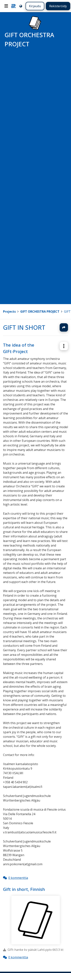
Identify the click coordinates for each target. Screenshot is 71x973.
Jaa (64, 327)
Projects (9, 311)
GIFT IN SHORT (24, 327)
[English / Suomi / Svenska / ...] (20, 6)
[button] (64, 346)
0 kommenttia (18, 878)
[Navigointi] (6, 6)
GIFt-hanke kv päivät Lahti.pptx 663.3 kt (35, 950)
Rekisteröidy (58, 6)
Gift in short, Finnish (24, 889)
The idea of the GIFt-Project (18, 348)
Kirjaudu (35, 6)
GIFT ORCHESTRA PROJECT (39, 311)
